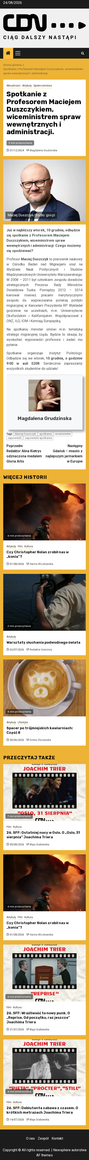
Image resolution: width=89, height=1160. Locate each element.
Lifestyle (23, 722)
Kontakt (57, 1138)
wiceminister (63, 433)
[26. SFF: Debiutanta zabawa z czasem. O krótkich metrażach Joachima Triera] (44, 1067)
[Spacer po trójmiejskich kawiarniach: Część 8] (44, 688)
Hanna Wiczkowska (41, 564)
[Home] (8, 53)
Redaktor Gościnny (41, 649)
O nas (30, 1138)
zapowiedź (15, 438)
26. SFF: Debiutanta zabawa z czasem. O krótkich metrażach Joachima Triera (42, 1110)
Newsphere (62, 1150)
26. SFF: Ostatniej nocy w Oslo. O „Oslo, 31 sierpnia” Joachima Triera (43, 835)
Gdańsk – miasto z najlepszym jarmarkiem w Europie (64, 453)
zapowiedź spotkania (38, 438)
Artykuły (27, 85)
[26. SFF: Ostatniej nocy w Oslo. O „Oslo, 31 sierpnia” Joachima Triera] (44, 792)
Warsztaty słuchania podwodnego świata (43, 642)
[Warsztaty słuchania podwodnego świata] (44, 602)
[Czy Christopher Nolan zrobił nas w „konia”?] (44, 512)
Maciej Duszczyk (25, 433)
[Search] (82, 53)
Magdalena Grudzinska (43, 150)
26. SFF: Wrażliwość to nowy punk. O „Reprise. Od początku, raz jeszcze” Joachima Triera (38, 1017)
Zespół (43, 1138)
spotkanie (45, 433)
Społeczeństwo (42, 85)
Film (20, 546)
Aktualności (13, 85)
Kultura (28, 546)
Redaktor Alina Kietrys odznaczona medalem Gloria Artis (24, 453)
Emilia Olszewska (40, 739)
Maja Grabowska (39, 844)
